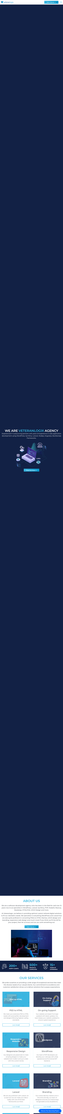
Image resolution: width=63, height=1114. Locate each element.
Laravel (16, 1092)
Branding (47, 1092)
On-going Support (47, 1010)
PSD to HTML (15, 1010)
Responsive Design (15, 1051)
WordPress (47, 1051)
